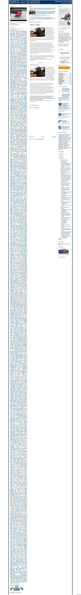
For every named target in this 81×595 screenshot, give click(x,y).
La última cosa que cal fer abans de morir (66, 218)
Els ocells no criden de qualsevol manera (65, 234)
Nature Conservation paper (18, 100)
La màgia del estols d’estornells (64, 181)
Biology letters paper (22, 402)
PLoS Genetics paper (22, 266)
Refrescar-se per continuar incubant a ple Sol (66, 198)
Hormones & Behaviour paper (18, 63)
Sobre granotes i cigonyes (66, 176)
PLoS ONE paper (22, 91)
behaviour (60, 134)
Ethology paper (23, 477)
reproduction (61, 144)
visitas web (63, 239)
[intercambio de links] (60, 239)
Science (12, 359)
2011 (61, 155)
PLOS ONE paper (22, 54)
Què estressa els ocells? (65, 169)
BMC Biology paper (22, 40)
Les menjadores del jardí (66, 177)
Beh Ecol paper (19, 462)
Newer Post (31, 136)
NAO (70, 141)
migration (62, 140)
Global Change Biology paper (48, 13)
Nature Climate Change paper (16, 304)
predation (60, 143)
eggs (66, 136)
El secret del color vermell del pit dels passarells (66, 232)
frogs (66, 138)
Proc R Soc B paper (17, 214)
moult (66, 141)
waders (60, 149)
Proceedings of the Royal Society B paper (18, 71)
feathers (65, 137)
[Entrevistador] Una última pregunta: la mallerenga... (66, 210)
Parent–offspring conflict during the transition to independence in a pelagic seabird (18, 136)
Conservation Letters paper (16, 326)
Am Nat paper (17, 219)
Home (43, 136)
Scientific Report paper (18, 189)
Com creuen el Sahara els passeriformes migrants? (66, 202)
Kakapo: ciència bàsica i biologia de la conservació (65, 220)
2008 (61, 158)
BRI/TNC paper (14, 291)
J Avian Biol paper (23, 371)
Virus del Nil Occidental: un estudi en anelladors (66, 164)
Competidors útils (64, 160)
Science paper (24, 103)
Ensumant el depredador (66, 172)
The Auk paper (19, 349)
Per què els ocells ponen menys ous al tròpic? (65, 179)
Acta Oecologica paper (21, 415)
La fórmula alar (64, 171)
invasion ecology (67, 139)
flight (69, 137)
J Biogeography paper (18, 439)
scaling (59, 145)
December (63, 159)
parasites (65, 142)
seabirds (65, 145)
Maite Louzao (64, 38)
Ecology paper (13, 170)
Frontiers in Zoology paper (20, 126)
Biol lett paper (17, 332)
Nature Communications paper (18, 281)
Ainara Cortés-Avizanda (63, 36)
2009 (61, 157)
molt (66, 140)
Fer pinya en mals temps (66, 183)
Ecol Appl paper (19, 356)
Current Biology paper (15, 57)
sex (66, 146)
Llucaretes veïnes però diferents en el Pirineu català (65, 215)
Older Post (54, 136)
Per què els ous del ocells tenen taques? (66, 237)
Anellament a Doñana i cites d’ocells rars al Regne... (65, 189)
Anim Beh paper (22, 42)
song (65, 147)
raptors (65, 143)
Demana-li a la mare (65, 187)
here (15, 23)
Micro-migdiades (64, 162)
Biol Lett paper (23, 47)
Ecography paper (14, 419)
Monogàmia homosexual (65, 170)
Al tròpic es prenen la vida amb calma (66, 196)
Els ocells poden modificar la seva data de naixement (66, 192)
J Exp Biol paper (22, 319)
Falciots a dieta (35, 25)
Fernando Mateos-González (65, 39)
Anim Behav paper (22, 230)
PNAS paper (24, 141)
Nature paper (13, 60)
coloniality (62, 135)
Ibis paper (12, 313)
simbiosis (60, 147)
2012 (61, 154)
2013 (61, 153)
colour (66, 135)
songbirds (69, 147)
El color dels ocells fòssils (66, 167)
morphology (60, 141)
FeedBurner (67, 62)
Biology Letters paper (21, 116)
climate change (68, 134)
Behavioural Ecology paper (16, 138)
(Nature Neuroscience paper (18, 87)
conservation (61, 136)
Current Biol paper (16, 323)
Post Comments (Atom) (39, 139)
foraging (61, 138)
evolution (60, 137)
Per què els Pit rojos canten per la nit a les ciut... (65, 185)
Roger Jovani (67, 33)
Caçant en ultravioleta (65, 212)
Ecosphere (12, 447)
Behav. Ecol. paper (21, 429)
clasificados (66, 239)
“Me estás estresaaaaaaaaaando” (66, 174)
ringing (67, 144)
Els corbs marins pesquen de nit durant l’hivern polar (66, 229)
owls (61, 142)
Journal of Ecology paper (20, 329)
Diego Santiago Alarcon (63, 40)
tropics (65, 148)
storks (61, 148)
